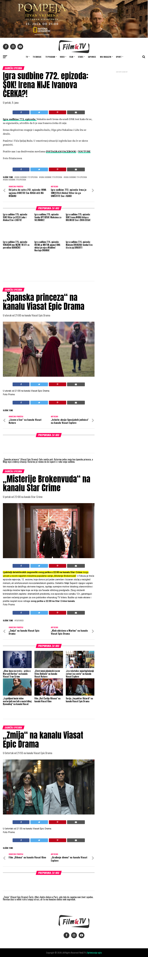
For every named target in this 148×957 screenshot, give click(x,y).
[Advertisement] (122, 92)
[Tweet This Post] (39, 112)
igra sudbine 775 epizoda (15, 180)
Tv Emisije (37, 56)
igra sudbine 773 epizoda (51, 177)
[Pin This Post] (57, 112)
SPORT (119, 56)
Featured (20, 621)
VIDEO (62, 56)
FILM (71, 56)
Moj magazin (105, 56)
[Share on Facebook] (21, 112)
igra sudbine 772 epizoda (27, 177)
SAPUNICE (92, 56)
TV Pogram (50, 56)
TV (27, 56)
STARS (80, 56)
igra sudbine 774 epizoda (76, 177)
